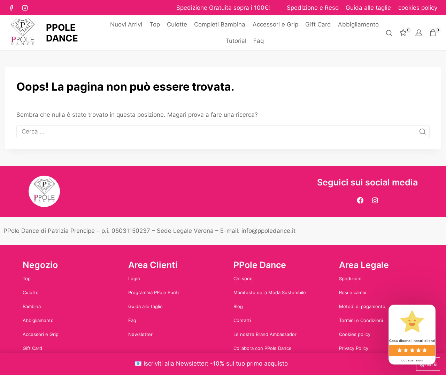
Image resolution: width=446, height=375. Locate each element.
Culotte (177, 24)
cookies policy (417, 7)
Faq (258, 40)
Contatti (242, 320)
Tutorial (235, 40)
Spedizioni (350, 278)
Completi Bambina (219, 24)
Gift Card (318, 24)
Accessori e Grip (275, 24)
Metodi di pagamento (362, 306)
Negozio (40, 265)
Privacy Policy (353, 348)
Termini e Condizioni (361, 320)
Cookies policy (354, 334)
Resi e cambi (352, 292)
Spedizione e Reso (313, 7)
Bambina (32, 306)
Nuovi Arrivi (126, 24)
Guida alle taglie (368, 7)
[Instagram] (25, 8)
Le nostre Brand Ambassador (265, 334)
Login (134, 278)
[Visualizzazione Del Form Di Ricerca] (389, 33)
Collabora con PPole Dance (262, 348)
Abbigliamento (358, 24)
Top (154, 24)
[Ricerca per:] (223, 131)
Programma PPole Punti (153, 292)
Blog (238, 306)
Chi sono (243, 278)
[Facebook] (11, 8)
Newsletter (140, 334)
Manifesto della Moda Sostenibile (269, 292)
